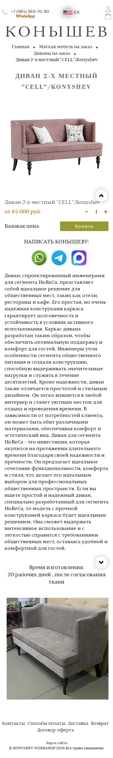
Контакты (13, 723)
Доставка (78, 723)
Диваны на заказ (52, 53)
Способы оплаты (46, 723)
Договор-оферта (55, 730)
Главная (20, 47)
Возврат (100, 723)
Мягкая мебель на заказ (65, 47)
